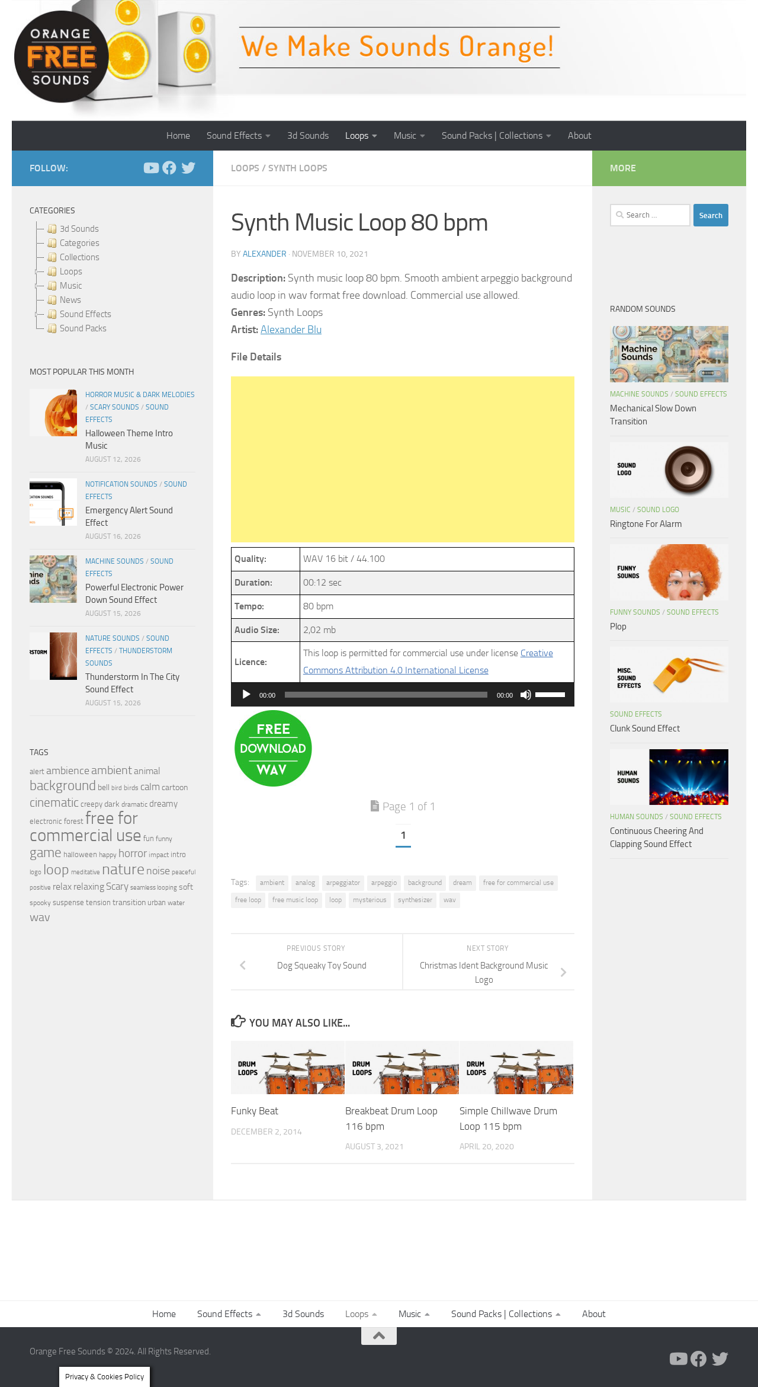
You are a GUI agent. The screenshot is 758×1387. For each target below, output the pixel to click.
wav (450, 900)
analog (305, 882)
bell (104, 787)
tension (98, 902)
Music (405, 135)
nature (123, 868)
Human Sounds (636, 817)
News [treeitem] (70, 300)
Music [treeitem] (71, 285)
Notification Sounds (121, 484)
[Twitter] (188, 168)
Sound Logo (658, 510)
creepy (91, 804)
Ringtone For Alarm (646, 524)
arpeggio (384, 882)
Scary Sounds (114, 407)
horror (132, 853)
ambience (67, 770)
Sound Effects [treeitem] (85, 314)
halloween (80, 854)
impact (159, 855)
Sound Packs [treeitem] (83, 328)
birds (131, 788)
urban (156, 902)
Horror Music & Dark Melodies (140, 395)
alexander (265, 254)
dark (112, 803)
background (425, 882)
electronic (46, 821)
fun (148, 838)
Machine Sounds (114, 561)
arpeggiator (343, 882)
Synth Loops (297, 168)
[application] (402, 695)
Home (178, 135)
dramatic (134, 804)
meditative (85, 872)
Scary (117, 886)
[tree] (112, 278)
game (46, 853)
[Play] (246, 695)
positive (40, 887)
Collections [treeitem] (79, 257)
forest (73, 821)
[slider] (551, 693)
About (580, 135)
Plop (618, 626)
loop (335, 900)
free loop (248, 900)
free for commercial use (518, 882)
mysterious (370, 900)
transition (129, 902)
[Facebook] (169, 168)
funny (164, 839)
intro (178, 854)
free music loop (295, 900)
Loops (356, 135)
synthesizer (415, 900)
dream (462, 882)
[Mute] (526, 695)
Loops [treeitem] (71, 271)
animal (147, 770)
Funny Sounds (635, 612)
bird (116, 788)
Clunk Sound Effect (645, 728)
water (176, 903)
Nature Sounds (112, 638)
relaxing (88, 886)
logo (35, 872)
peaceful (183, 872)
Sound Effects (234, 135)
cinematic (54, 802)
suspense (68, 902)
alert (37, 771)
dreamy (163, 803)
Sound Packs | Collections (492, 135)
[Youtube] (150, 168)
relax (62, 886)
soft (186, 887)
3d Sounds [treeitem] (79, 228)
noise (158, 871)
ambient (272, 882)
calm (150, 786)
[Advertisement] (402, 459)
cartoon (175, 787)
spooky (40, 903)
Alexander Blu (291, 329)
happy (108, 855)
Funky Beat (254, 1111)
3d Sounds (308, 135)
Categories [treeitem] (79, 243)
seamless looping (153, 887)
